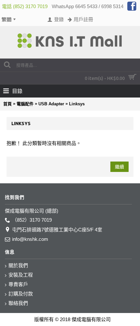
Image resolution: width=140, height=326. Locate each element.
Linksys (77, 103)
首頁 (7, 103)
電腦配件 (25, 103)
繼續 (119, 166)
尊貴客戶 (18, 284)
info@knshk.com (30, 239)
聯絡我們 (18, 303)
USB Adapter (51, 103)
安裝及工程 (20, 275)
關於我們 (18, 265)
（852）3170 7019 (32, 220)
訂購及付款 (20, 293)
